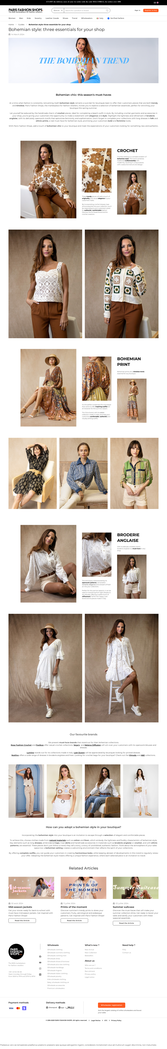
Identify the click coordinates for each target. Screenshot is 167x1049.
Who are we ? (90, 965)
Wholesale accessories (56, 985)
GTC (105, 1020)
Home (11, 24)
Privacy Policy (116, 1020)
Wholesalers (87, 18)
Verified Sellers (117, 18)
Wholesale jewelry (54, 976)
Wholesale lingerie (54, 970)
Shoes (65, 18)
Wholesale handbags (55, 967)
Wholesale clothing (54, 950)
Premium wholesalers (56, 988)
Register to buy (151, 10)
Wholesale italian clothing (57, 973)
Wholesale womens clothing (58, 953)
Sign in (137, 10)
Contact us (126, 953)
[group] (83, 2)
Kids (29, 18)
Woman (12, 18)
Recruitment (90, 971)
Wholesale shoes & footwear (58, 961)
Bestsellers (89, 956)
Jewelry (38, 18)
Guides (21, 24)
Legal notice (89, 977)
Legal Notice (95, 1020)
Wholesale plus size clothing (58, 964)
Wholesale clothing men (56, 956)
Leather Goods (52, 18)
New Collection (91, 953)
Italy (101, 18)
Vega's (77, 745)
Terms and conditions (93, 968)
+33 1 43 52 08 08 (15, 972)
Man (21, 18)
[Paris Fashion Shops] (25, 10)
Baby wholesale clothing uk (58, 982)
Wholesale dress (53, 959)
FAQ (124, 950)
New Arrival (89, 950)
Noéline (15, 755)
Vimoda (132, 755)
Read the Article (22, 920)
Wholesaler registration (111, 1005)
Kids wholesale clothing (56, 979)
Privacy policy (90, 974)
